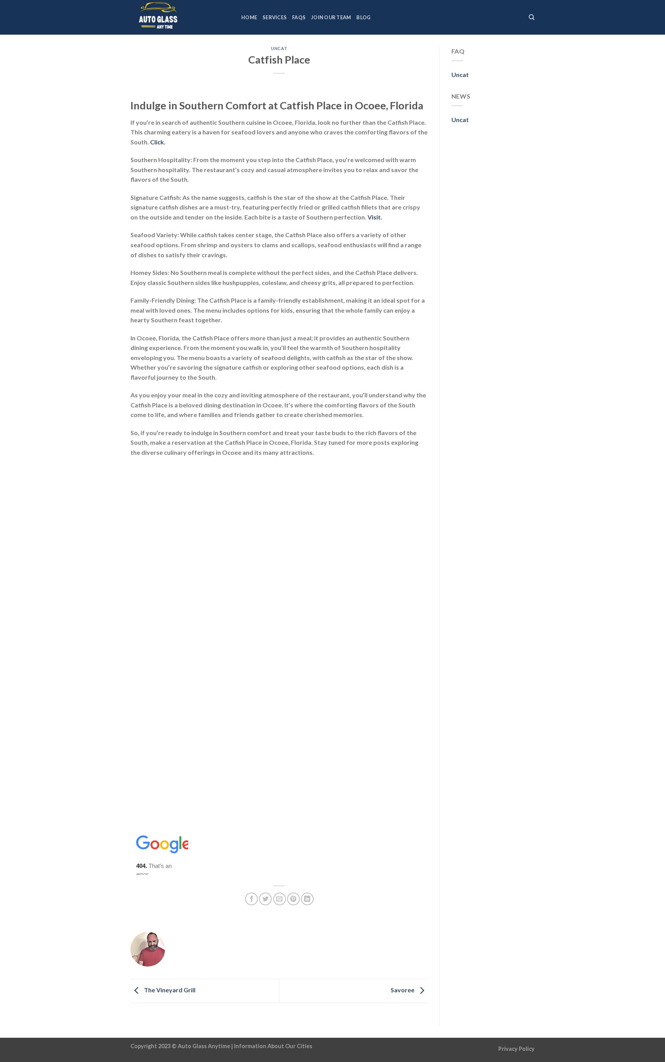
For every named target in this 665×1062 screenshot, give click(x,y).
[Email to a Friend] (279, 899)
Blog (363, 17)
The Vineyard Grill (169, 990)
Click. (157, 142)
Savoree (403, 990)
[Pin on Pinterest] (293, 899)
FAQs (299, 17)
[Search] (532, 17)
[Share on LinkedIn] (307, 899)
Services (274, 17)
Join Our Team (331, 17)
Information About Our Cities (273, 1046)
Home (249, 17)
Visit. (375, 217)
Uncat (279, 48)
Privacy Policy (516, 1048)
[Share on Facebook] (251, 899)
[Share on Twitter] (265, 899)
